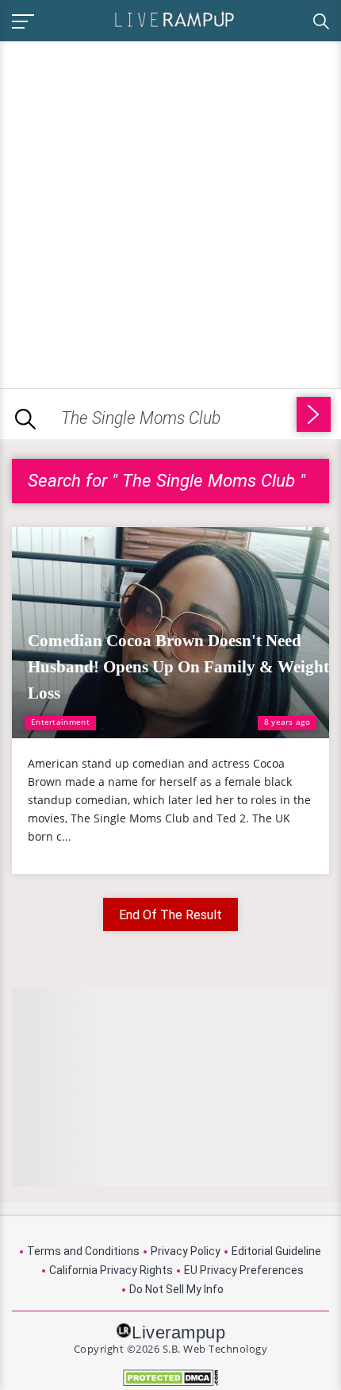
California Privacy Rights (111, 1270)
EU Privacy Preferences (244, 1270)
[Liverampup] (174, 18)
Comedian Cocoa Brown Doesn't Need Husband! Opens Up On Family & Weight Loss (178, 667)
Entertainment (60, 721)
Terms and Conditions (83, 1251)
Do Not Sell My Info (176, 1289)
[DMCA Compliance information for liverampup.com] (170, 1377)
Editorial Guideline (276, 1251)
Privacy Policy (185, 1251)
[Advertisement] (170, 212)
